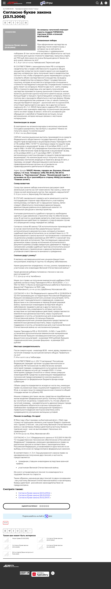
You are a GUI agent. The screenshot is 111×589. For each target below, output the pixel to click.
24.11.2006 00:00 (8, 9)
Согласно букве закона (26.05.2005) (34, 495)
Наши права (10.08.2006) (20, 538)
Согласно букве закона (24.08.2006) (54, 546)
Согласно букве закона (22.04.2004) (34, 493)
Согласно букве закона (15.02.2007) (33, 498)
